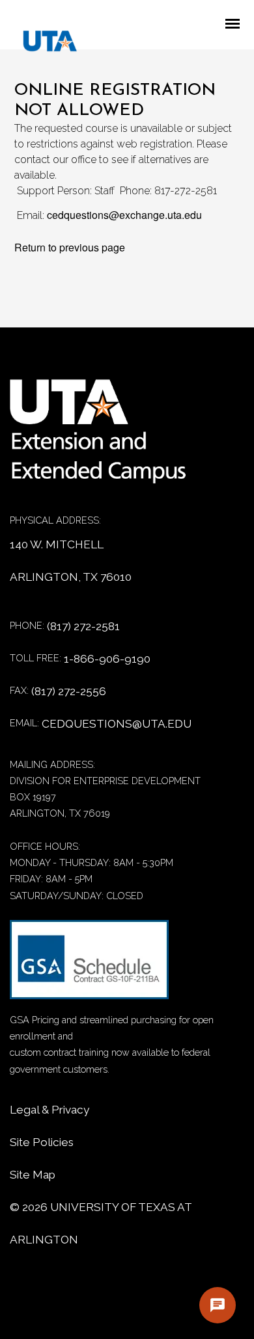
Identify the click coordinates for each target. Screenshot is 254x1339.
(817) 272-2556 (68, 691)
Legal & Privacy (49, 1109)
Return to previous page (69, 247)
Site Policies (42, 1142)
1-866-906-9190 (107, 658)
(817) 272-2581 (83, 626)
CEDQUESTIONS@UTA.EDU (116, 723)
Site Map (32, 1174)
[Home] (107, 438)
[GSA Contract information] (89, 966)
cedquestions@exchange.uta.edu (124, 214)
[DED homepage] (44, 44)
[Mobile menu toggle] (236, 24)
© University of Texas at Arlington (100, 1223)
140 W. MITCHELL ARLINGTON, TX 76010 (71, 560)
